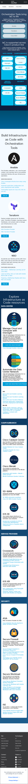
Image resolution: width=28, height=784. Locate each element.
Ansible (4, 6)
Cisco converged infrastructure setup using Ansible (13, 182)
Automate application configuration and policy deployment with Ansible (12, 186)
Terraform (11, 6)
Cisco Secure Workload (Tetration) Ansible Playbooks (12, 682)
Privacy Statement (13, 777)
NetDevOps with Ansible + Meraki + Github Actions (13, 474)
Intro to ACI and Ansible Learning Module (12, 394)
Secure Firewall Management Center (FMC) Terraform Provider (13, 652)
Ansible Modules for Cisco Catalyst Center (13, 447)
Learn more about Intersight (13, 345)
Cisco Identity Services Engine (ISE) (13, 710)
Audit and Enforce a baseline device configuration (13, 525)
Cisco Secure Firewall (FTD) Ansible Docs (13, 655)
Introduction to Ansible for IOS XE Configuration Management (12, 522)
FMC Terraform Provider (8, 231)
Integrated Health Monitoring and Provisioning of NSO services (12, 560)
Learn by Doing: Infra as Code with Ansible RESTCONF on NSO (13, 274)
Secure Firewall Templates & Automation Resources (11, 649)
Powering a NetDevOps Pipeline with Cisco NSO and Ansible (13, 278)
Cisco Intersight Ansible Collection (13, 348)
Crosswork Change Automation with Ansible (13, 563)
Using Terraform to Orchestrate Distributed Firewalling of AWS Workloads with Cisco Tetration (12, 688)
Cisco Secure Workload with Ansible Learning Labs (13, 685)
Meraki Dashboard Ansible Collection (13, 476)
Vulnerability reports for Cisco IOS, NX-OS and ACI (13, 190)
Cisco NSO (18, 6)
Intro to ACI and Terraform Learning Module (13, 397)
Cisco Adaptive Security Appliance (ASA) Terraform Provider (13, 623)
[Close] (25, 770)
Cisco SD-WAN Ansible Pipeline (12, 499)
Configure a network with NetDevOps (10, 412)
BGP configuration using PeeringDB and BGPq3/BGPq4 (13, 589)
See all (5, 195)
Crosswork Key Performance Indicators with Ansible (11, 566)
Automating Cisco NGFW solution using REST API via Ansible (12, 658)
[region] (14, 776)
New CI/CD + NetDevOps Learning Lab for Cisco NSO (13, 270)
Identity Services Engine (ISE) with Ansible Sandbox (12, 713)
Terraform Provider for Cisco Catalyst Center (11, 450)
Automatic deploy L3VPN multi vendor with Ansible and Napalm (12, 592)
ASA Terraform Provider (8, 229)
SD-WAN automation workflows (12, 497)
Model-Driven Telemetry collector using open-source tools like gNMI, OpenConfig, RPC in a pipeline (13, 409)
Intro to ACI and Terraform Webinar (13, 399)
